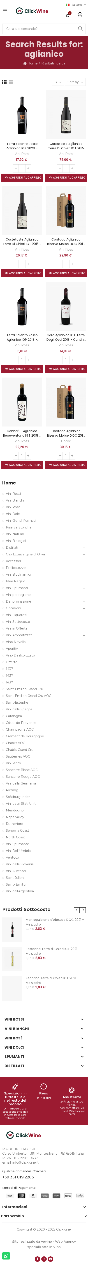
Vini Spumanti (17, 588)
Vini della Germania (21, 783)
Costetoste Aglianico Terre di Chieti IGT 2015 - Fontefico (22, 244)
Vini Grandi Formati (21, 521)
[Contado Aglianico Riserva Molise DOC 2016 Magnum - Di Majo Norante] (66, 210)
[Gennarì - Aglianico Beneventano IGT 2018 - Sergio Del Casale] (22, 402)
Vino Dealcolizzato (20, 655)
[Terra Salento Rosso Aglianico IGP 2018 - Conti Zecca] (22, 306)
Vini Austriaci (16, 871)
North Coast (15, 837)
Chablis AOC (15, 743)
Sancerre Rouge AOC (23, 777)
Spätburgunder (18, 797)
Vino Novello (16, 642)
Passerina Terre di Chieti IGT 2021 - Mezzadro (53, 951)
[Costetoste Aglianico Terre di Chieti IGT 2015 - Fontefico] (22, 210)
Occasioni (13, 608)
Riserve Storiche (19, 527)
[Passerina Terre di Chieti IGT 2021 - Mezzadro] (12, 959)
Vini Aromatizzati (19, 635)
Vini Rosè (13, 507)
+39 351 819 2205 (18, 1177)
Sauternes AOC (18, 756)
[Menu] (5, 10)
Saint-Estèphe (17, 703)
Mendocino (15, 810)
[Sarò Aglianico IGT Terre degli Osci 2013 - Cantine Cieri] (66, 306)
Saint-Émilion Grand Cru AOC (28, 696)
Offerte (11, 662)
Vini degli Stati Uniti (21, 804)
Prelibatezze (16, 568)
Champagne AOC (20, 729)
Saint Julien (15, 878)
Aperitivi (12, 649)
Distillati (12, 548)
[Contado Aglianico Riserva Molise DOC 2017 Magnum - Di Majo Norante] (66, 402)
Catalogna (14, 716)
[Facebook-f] (37, 1259)
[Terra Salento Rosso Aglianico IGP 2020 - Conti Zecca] (22, 114)
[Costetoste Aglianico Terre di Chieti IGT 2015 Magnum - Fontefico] (66, 114)
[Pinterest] (50, 1259)
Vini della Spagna (19, 709)
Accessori (13, 561)
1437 (9, 669)
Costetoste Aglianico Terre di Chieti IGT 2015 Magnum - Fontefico (66, 148)
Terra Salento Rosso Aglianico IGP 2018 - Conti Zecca (22, 339)
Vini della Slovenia (20, 864)
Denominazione (18, 601)
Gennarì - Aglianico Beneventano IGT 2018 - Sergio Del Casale (22, 435)
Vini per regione (18, 595)
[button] (77, 910)
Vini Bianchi (15, 500)
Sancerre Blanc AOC (22, 770)
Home (66, 441)
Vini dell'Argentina (20, 891)
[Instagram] (44, 1259)
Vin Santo (13, 763)
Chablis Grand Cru (19, 750)
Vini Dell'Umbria (18, 851)
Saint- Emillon (17, 884)
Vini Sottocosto (18, 622)
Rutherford (14, 824)
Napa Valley (15, 817)
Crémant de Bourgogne (25, 736)
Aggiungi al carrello (24, 177)
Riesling (12, 790)
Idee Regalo (15, 581)
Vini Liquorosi (16, 615)
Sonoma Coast (17, 831)
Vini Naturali (15, 534)
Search (80, 29)
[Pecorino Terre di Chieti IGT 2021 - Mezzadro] (12, 988)
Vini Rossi (22, 154)
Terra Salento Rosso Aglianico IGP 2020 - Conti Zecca (22, 148)
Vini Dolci (13, 514)
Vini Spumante (17, 844)
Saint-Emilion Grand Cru (24, 689)
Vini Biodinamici (18, 574)
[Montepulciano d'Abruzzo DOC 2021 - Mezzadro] (12, 929)
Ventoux (12, 857)
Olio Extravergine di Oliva (25, 554)
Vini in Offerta (16, 628)
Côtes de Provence (21, 723)
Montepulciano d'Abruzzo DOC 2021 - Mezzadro (55, 922)
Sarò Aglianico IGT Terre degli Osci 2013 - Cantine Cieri (66, 339)
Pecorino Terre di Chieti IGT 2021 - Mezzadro (52, 980)
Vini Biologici (16, 541)
